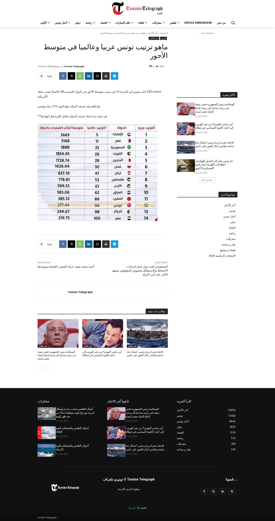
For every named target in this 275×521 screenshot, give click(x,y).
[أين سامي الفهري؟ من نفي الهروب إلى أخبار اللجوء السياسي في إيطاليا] (102, 333)
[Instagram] (213, 491)
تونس (163, 38)
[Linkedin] (88, 76)
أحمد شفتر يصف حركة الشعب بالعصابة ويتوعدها (66, 266)
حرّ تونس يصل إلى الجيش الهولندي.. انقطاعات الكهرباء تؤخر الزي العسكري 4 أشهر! (214, 164)
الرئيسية (164, 32)
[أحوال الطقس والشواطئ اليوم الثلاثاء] (47, 432)
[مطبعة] (106, 76)
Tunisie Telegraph (74, 66)
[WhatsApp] (80, 76)
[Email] (97, 76)
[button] (232, 22)
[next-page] (46, 367)
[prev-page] (40, 367)
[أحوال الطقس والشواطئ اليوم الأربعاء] (47, 450)
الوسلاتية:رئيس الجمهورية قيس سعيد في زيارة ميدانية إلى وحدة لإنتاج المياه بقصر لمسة (57, 355)
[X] (71, 76)
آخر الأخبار (153, 32)
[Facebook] (63, 76)
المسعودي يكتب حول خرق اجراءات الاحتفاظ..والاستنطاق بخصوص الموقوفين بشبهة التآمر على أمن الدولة (140, 270)
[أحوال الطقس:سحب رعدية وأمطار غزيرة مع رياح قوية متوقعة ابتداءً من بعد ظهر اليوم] (47, 413)
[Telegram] (114, 76)
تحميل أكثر (206, 179)
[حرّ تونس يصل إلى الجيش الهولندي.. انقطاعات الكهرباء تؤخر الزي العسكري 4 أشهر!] (186, 165)
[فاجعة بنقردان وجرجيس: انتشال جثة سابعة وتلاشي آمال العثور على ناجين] (147, 333)
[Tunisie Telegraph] (53, 292)
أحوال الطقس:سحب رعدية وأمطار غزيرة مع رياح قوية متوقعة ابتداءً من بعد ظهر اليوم (75, 412)
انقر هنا (132, 507)
